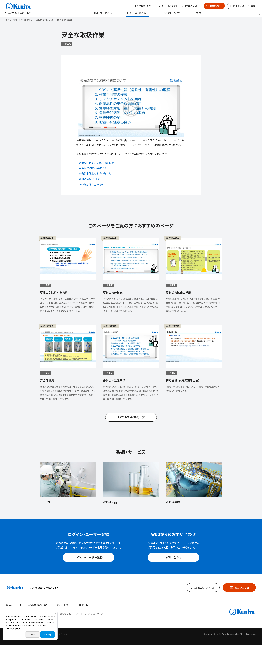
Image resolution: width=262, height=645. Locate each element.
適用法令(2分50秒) (89, 179)
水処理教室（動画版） (43, 20)
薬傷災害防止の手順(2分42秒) (96, 173)
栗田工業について (190, 6)
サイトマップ (63, 634)
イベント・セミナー (172, 12)
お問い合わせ (216, 5)
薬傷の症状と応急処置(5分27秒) (97, 162)
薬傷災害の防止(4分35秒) (93, 168)
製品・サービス (101, 12)
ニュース (160, 6)
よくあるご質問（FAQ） (203, 587)
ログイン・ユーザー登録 (88, 557)
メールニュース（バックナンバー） (91, 613)
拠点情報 (172, 6)
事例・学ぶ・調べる (136, 12)
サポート (200, 12)
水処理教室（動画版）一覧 (131, 417)
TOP (7, 20)
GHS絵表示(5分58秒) (91, 184)
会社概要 (64, 613)
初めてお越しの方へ (144, 6)
